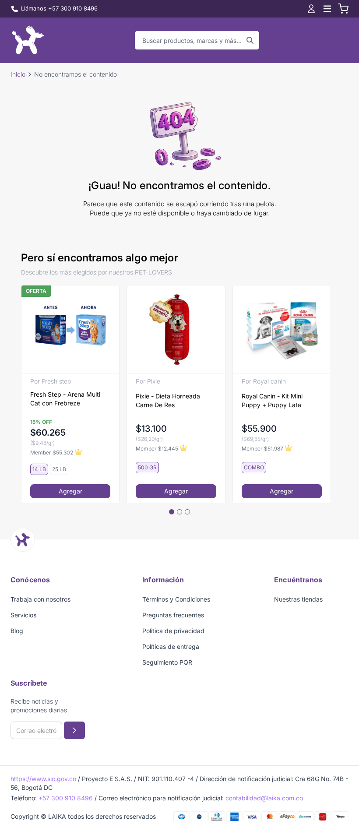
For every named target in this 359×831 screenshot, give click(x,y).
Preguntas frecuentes (173, 615)
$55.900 (259, 428)
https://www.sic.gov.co (43, 778)
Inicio (18, 74)
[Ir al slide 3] (187, 511)
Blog (17, 630)
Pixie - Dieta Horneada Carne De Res (168, 400)
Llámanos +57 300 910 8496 (59, 8)
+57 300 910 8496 (66, 798)
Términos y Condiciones (176, 599)
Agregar (70, 491)
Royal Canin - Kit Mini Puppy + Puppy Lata (272, 400)
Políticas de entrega (170, 646)
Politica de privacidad (173, 630)
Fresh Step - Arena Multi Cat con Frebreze (65, 399)
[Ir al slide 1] (171, 511)
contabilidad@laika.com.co (264, 798)
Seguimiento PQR (167, 662)
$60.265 (48, 432)
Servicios (23, 615)
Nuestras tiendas (298, 599)
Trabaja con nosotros (40, 599)
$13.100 (151, 428)
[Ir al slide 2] (179, 511)
